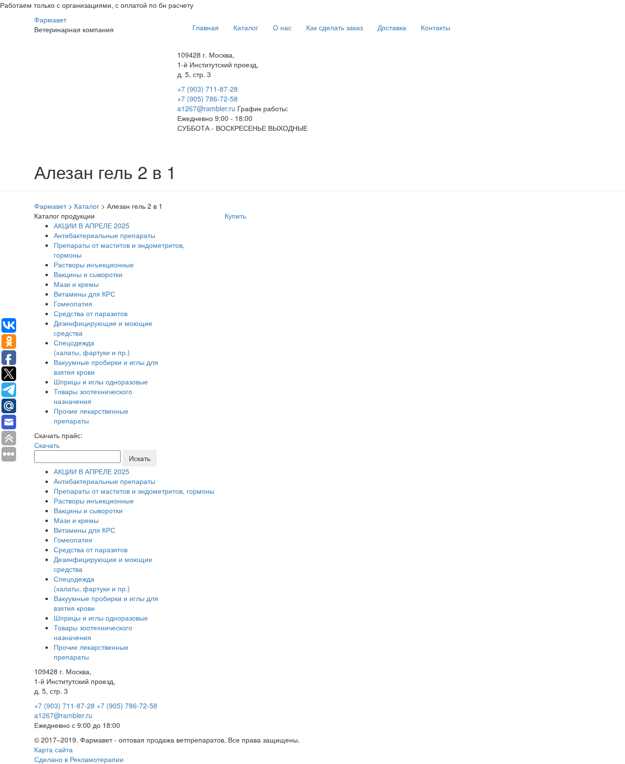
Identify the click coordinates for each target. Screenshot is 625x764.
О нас (282, 27)
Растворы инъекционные (94, 264)
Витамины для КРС (84, 294)
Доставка (391, 27)
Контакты (435, 27)
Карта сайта (53, 749)
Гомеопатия (73, 303)
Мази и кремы (76, 284)
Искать (139, 458)
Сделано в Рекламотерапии (79, 759)
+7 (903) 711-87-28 (207, 89)
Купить (235, 216)
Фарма (50, 19)
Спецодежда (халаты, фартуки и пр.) (92, 347)
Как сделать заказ (334, 27)
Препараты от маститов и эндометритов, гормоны (134, 491)
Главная (205, 27)
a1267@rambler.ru (207, 108)
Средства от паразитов (90, 313)
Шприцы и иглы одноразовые (101, 381)
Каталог (245, 27)
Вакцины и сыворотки (88, 274)
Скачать (47, 445)
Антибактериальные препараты (104, 235)
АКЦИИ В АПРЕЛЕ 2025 (91, 225)
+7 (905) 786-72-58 (207, 98)
